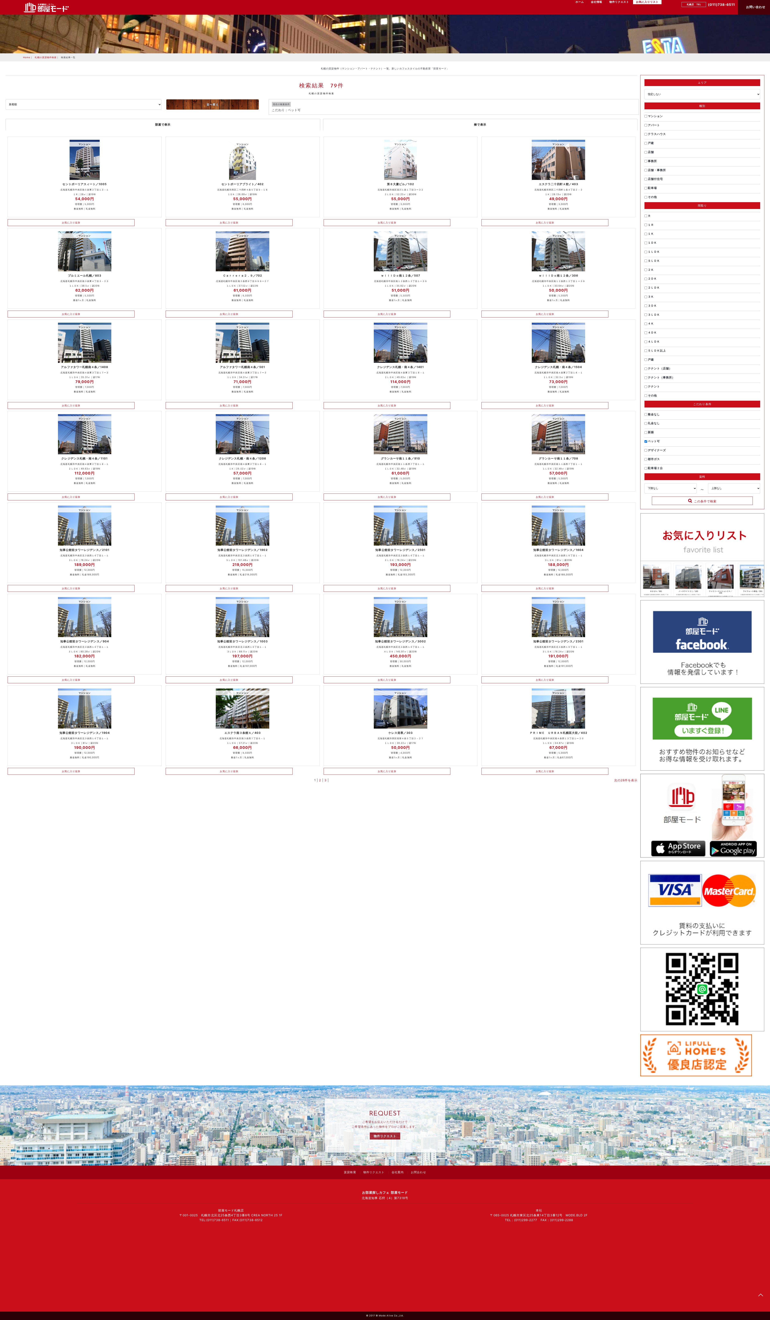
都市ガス (653, 459)
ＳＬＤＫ (653, 260)
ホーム (579, 1)
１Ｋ (650, 233)
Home (26, 57)
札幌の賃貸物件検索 (45, 57)
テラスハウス (656, 134)
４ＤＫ (652, 332)
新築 (650, 432)
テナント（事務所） (661, 377)
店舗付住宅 (655, 178)
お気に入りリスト (647, 1)
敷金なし (653, 414)
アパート (653, 125)
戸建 (650, 143)
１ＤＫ (652, 242)
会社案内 (398, 1172)
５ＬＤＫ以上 (656, 350)
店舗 (650, 152)
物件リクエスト (619, 1)
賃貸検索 (350, 1172)
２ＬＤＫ (653, 287)
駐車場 (652, 188)
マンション (655, 116)
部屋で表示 (163, 124)
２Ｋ (650, 269)
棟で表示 (480, 124)
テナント (653, 386)
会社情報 (596, 1)
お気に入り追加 (71, 222)
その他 (652, 197)
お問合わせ (418, 1172)
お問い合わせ (755, 7)
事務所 (652, 161)
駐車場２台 (655, 468)
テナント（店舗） (659, 368)
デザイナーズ (656, 450)
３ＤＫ (652, 305)
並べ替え (213, 104)
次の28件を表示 (625, 780)
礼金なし (653, 423)
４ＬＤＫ (653, 341)
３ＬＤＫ (653, 314)
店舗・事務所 (656, 170)
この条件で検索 (705, 501)
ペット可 (653, 441)
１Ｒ (650, 224)
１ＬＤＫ (653, 251)
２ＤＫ (652, 278)
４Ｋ (650, 323)
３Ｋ (650, 296)
